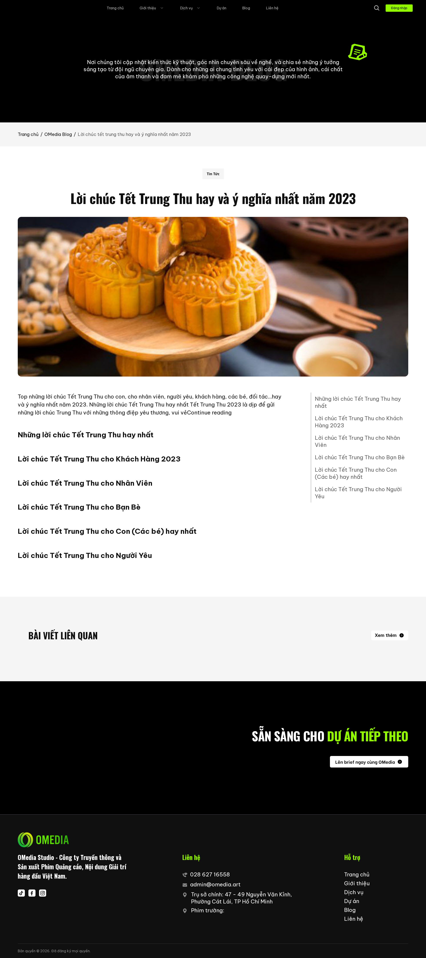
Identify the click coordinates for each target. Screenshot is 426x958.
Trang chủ (115, 8)
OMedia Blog (58, 134)
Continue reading (209, 412)
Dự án (221, 8)
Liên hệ (272, 8)
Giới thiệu (148, 8)
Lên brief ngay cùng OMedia (365, 761)
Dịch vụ (186, 8)
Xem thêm (386, 635)
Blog (246, 8)
